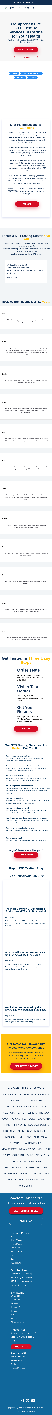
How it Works (16, 1240)
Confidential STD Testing (21, 1274)
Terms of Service (18, 1368)
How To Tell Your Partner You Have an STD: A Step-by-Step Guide (25, 953)
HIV (12, 1315)
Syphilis (14, 1318)
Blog (13, 1259)
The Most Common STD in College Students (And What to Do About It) (25, 909)
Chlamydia (15, 1296)
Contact (14, 1364)
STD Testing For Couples (21, 1277)
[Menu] (45, 8)
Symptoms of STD (18, 1251)
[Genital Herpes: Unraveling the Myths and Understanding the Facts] (26, 1004)
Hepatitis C (15, 1307)
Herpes (14, 1311)
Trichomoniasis (17, 1322)
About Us (15, 1236)
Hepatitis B (15, 1303)
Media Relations (18, 1360)
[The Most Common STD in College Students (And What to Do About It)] (26, 905)
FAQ (12, 1255)
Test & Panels (16, 1244)
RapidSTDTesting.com (25, 1408)
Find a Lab (27, 204)
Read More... (10, 261)
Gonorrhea (15, 1300)
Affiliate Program (18, 1357)
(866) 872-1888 (26, 251)
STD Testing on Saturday (21, 1281)
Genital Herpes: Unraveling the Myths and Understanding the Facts (25, 1008)
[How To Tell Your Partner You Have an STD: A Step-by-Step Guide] (26, 949)
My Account (15, 1263)
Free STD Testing (18, 1285)
